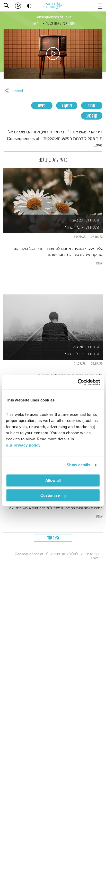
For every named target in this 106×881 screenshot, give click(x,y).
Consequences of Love (53, 17)
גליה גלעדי (72, 227)
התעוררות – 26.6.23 (86, 220)
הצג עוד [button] (53, 538)
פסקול (66, 106)
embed (17, 91)
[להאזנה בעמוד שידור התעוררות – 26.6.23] (53, 191)
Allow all (53, 480)
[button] (100, 5)
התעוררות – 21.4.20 (86, 347)
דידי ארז (36, 23)
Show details (78, 465)
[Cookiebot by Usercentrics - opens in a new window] (77, 382)
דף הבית (92, 554)
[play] (18, 6)
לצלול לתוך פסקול (56, 23)
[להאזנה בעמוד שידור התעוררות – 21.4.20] (53, 318)
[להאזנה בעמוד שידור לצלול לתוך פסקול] (53, 53)
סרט (91, 106)
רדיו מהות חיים (52, 6)
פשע (42, 106)
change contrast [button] (29, 6)
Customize (50, 495)
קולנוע (91, 116)
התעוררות (92, 227)
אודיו (99, 263)
